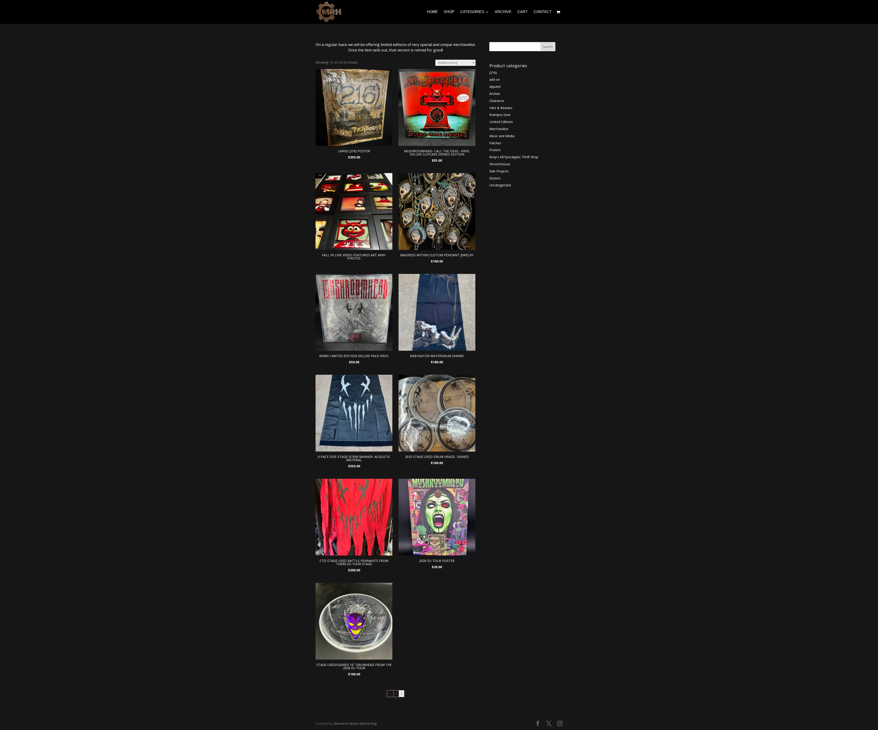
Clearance (496, 101)
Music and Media (501, 136)
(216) (493, 72)
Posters (495, 150)
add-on (494, 79)
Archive (503, 12)
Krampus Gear (500, 114)
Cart (522, 12)
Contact (542, 12)
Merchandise (498, 129)
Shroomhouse (499, 164)
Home (432, 12)
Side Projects (499, 171)
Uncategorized (500, 185)
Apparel (495, 86)
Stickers (495, 178)
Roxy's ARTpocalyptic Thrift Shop (513, 157)
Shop (449, 12)
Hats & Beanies (500, 108)
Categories (472, 12)
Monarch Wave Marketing (355, 723)
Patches (495, 143)
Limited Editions (501, 122)
